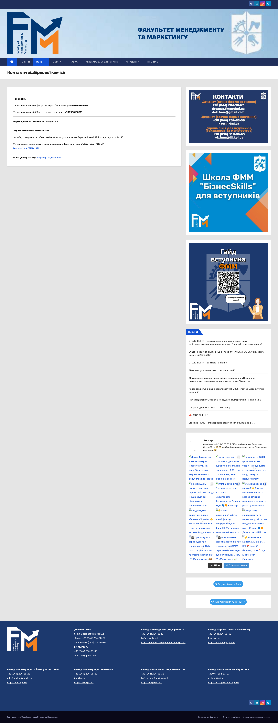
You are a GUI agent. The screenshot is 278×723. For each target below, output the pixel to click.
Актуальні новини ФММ (229, 584)
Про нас (153, 62)
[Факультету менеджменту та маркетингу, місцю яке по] (255, 521)
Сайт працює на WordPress (19, 717)
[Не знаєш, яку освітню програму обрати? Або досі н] (201, 494)
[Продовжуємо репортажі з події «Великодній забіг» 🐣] (201, 521)
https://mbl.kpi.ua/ (17, 682)
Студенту (133, 62)
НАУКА (74, 62)
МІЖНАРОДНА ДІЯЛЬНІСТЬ (102, 62)
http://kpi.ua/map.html (49, 157)
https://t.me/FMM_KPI (26, 148)
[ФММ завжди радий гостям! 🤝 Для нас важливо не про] (255, 494)
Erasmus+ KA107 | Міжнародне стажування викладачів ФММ (222, 422)
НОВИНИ (25, 62)
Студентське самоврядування (256, 717)
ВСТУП (40, 62)
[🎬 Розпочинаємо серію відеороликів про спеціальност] (228, 547)
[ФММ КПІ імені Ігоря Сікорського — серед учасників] (228, 494)
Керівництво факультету (209, 717)
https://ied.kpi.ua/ (84, 682)
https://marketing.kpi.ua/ (221, 642)
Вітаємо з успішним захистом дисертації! (212, 370)
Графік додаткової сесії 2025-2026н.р (209, 407)
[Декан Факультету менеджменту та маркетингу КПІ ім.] (201, 467)
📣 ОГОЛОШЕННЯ (198, 415)
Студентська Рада (231, 717)
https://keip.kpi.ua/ (151, 682)
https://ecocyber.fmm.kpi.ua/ (223, 682)
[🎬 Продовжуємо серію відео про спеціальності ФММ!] (201, 547)
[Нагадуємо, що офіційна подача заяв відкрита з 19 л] (228, 467)
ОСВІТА (57, 62)
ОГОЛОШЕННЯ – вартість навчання (208, 362)
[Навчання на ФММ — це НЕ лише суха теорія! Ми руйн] (255, 467)
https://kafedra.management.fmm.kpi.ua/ (163, 642)
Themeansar (52, 717)
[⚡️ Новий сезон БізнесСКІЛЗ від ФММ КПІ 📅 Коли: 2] (255, 547)
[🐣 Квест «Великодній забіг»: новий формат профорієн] (228, 521)
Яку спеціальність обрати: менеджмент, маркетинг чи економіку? (226, 399)
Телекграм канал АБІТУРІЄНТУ (229, 601)
